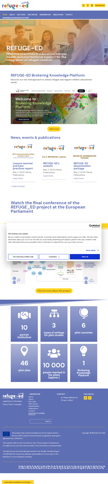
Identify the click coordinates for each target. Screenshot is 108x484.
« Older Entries (18, 186)
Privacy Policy (8, 404)
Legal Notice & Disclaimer (12, 401)
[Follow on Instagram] (92, 5)
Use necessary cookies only (23, 257)
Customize (53, 257)
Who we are (32, 15)
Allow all (85, 257)
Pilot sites (21, 15)
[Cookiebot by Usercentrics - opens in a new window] (90, 226)
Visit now (54, 129)
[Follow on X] (83, 5)
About (12, 15)
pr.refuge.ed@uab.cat (69, 397)
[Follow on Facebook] (87, 5)
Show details (91, 250)
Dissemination (45, 15)
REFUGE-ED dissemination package (82, 166)
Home (5, 15)
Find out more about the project (54, 290)
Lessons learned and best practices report (23, 166)
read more (18, 178)
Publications (58, 15)
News (28, 172)
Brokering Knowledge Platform (16, 18)
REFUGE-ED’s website (51, 165)
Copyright (18, 404)
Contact (69, 15)
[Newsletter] (99, 5)
